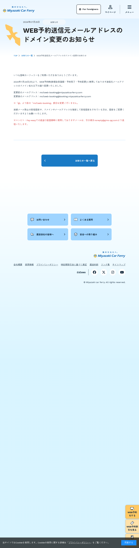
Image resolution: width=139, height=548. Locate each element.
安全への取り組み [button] (88, 234)
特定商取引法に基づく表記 (74, 264)
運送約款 (94, 264)
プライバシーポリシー (79, 542)
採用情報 (29, 264)
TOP (16, 56)
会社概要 (18, 264)
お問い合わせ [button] (42, 220)
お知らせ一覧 (27, 56)
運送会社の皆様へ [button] (45, 234)
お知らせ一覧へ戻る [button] (85, 160)
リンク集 (105, 264)
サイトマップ (118, 264)
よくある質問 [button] (86, 220)
